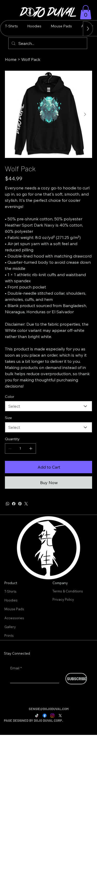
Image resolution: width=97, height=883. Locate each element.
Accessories (14, 618)
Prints (9, 635)
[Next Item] (85, 114)
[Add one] (31, 448)
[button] (86, 12)
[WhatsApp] (7, 503)
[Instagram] (52, 715)
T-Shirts (10, 591)
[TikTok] (37, 715)
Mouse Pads (14, 609)
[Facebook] (13, 503)
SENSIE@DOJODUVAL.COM (49, 709)
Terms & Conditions (68, 591)
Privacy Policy (64, 599)
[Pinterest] (20, 503)
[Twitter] (26, 503)
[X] (60, 715)
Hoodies (11, 600)
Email (16, 668)
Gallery (10, 627)
